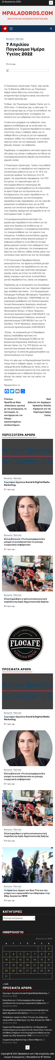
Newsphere (31, 1057)
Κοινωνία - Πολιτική (14, 39)
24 (6, 970)
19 (20, 965)
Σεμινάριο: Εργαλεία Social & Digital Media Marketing (25, 993)
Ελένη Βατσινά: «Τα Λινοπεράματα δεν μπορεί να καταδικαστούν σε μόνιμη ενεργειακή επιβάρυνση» (24, 542)
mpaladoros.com (27, 13)
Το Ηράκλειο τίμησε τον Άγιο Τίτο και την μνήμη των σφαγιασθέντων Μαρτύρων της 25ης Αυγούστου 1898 (27, 893)
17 (6, 965)
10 (6, 959)
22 (41, 965)
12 (20, 959)
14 (34, 959)
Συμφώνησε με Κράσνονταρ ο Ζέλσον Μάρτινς (22, 1040)
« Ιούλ (5, 984)
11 (13, 959)
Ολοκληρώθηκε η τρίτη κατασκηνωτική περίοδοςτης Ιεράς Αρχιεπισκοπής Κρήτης (26, 600)
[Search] (51, 28)
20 (27, 965)
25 (13, 970)
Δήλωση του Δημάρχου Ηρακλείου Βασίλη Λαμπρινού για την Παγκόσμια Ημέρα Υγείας (39, 407)
